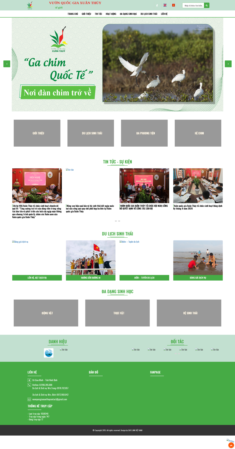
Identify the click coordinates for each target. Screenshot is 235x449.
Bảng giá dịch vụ (198, 277)
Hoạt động (111, 13)
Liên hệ (164, 13)
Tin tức (98, 13)
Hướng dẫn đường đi (90, 277)
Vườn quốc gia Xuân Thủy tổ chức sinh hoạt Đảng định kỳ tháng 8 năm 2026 (197, 207)
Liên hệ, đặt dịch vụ (37, 277)
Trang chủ (73, 13)
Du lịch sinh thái (149, 13)
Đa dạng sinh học (128, 13)
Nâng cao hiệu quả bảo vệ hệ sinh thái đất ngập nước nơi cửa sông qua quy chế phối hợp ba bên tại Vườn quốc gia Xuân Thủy (90, 208)
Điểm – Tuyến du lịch (144, 277)
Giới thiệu (86, 13)
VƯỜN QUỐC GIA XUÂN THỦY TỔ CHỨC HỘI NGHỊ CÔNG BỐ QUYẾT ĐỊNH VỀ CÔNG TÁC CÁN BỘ (144, 207)
